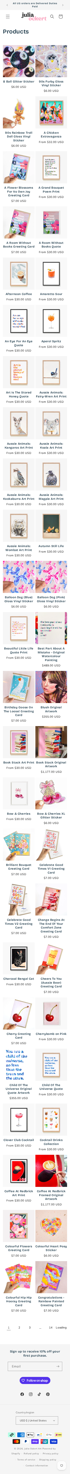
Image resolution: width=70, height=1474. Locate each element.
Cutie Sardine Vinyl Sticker (18, 1464)
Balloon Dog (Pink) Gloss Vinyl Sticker (51, 599)
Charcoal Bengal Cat (18, 979)
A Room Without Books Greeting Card (18, 245)
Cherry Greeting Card (19, 1036)
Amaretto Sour (51, 294)
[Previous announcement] (7, 5)
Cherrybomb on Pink (51, 1034)
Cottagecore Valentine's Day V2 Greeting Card (19, 1411)
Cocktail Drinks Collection (51, 1142)
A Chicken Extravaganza (51, 134)
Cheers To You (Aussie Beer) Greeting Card (51, 982)
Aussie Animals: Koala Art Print (51, 445)
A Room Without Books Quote (51, 245)
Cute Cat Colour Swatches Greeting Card (51, 1411)
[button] (8, 16)
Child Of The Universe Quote (51, 1087)
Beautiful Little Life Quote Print (18, 650)
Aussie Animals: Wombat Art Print (18, 548)
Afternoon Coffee (19, 294)
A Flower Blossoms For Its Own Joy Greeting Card (18, 191)
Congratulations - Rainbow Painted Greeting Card (51, 1301)
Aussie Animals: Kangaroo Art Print (19, 445)
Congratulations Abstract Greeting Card (18, 1356)
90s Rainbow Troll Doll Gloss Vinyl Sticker (18, 136)
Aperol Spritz (51, 341)
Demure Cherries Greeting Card (51, 1464)
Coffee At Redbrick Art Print (18, 1193)
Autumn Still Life (51, 546)
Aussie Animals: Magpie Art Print (51, 497)
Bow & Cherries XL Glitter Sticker (51, 815)
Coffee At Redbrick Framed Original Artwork (51, 1195)
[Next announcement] (63, 5)
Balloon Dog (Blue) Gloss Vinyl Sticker (18, 599)
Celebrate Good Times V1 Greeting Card (51, 868)
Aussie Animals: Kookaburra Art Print (19, 497)
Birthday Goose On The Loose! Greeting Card (19, 711)
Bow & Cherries (18, 813)
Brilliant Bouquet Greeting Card (19, 867)
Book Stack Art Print (18, 762)
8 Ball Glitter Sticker (18, 81)
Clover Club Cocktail (19, 1140)
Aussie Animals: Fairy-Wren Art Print (51, 394)
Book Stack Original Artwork (51, 764)
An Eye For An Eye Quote (18, 343)
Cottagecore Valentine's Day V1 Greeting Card (51, 1356)
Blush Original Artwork (51, 709)
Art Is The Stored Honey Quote (19, 394)
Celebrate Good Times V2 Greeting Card (19, 923)
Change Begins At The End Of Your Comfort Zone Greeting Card (51, 925)
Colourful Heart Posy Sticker (51, 1248)
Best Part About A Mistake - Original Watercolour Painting (51, 654)
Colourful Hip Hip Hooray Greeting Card (19, 1301)
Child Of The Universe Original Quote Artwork (19, 1089)
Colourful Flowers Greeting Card (18, 1248)
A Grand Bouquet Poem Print (51, 189)
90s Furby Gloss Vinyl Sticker (51, 83)
